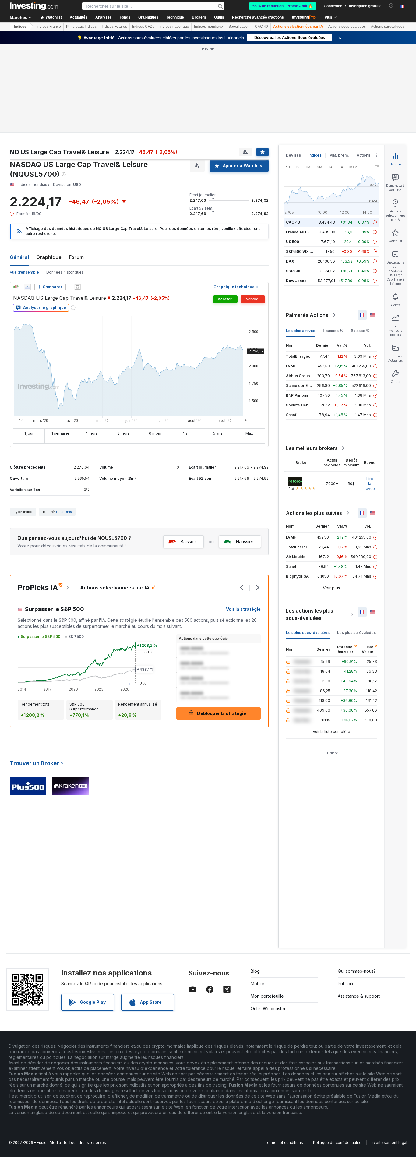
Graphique (49, 257)
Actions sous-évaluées (347, 26)
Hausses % (333, 330)
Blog (255, 971)
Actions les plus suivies (314, 513)
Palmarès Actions (307, 315)
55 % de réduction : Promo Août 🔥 (282, 6)
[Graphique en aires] (27, 287)
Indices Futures (114, 26)
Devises (293, 155)
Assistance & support (359, 996)
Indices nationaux (174, 26)
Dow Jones (296, 280)
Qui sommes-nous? (357, 971)
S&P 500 (293, 271)
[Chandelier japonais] (15, 287)
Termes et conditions (284, 1142)
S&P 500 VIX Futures (304, 251)
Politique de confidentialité (337, 1142)
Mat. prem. (339, 155)
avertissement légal (389, 1142)
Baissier (188, 541)
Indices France (49, 26)
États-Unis (64, 512)
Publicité (346, 983)
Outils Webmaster (268, 1008)
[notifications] (391, 6)
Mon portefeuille (267, 996)
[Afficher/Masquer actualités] (77, 287)
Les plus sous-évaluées (308, 632)
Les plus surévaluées (356, 632)
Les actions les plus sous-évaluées (309, 614)
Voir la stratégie (243, 609)
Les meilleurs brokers (312, 448)
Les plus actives (300, 330)
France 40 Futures (302, 232)
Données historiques (65, 272)
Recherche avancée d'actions (258, 17)
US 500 (292, 241)
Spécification (239, 26)
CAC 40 (261, 26)
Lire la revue (370, 483)
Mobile (257, 983)
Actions (363, 155)
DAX (290, 261)
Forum (76, 257)
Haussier (244, 541)
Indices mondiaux (208, 26)
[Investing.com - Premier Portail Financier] (34, 6)
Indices (20, 26)
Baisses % (360, 330)
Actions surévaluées (387, 26)
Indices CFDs (143, 26)
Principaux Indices (81, 26)
